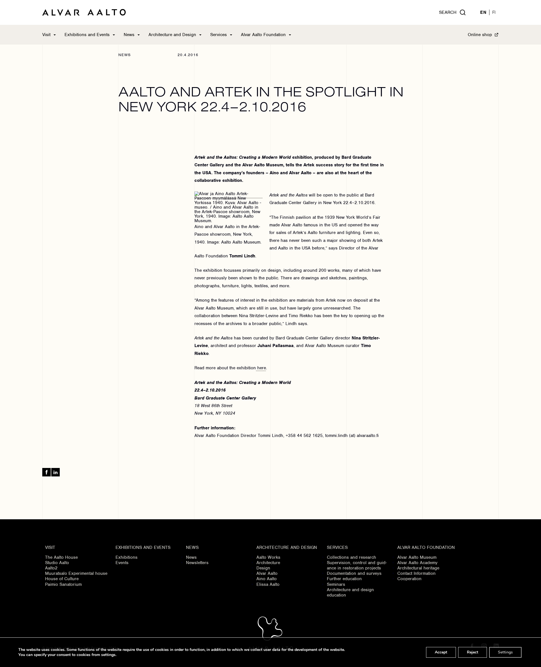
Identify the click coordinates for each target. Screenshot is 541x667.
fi (494, 12)
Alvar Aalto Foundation (263, 34)
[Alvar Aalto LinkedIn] (55, 472)
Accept (441, 652)
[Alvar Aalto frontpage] (84, 12)
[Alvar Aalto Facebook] (46, 472)
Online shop (480, 34)
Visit (46, 34)
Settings (505, 652)
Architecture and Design (172, 34)
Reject (472, 652)
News (129, 34)
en (483, 12)
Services (218, 34)
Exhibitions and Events (87, 34)
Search (447, 12)
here (261, 368)
